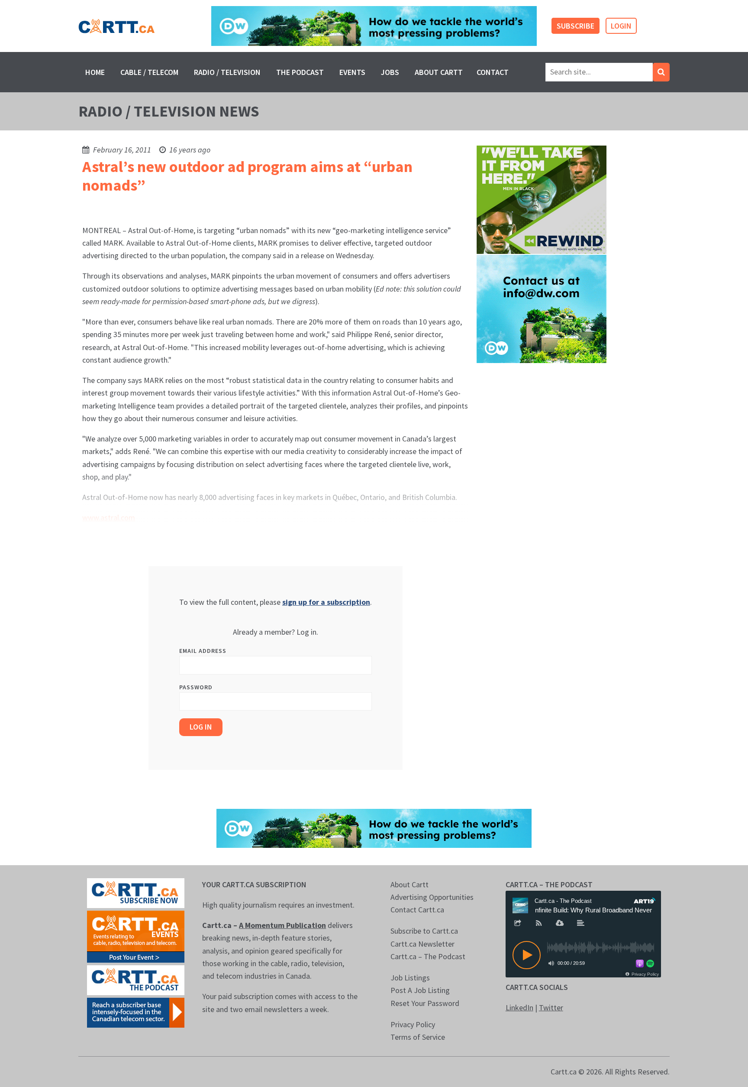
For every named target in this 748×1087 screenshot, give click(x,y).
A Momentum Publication (282, 925)
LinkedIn (519, 1007)
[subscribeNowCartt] (135, 892)
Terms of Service (417, 1037)
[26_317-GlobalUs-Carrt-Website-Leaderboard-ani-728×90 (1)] (373, 26)
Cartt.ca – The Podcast (427, 956)
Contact (493, 72)
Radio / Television (227, 72)
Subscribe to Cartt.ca (424, 931)
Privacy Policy (412, 1024)
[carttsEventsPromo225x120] (135, 936)
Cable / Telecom (149, 72)
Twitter (551, 1007)
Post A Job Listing (420, 990)
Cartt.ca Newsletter (422, 944)
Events (352, 72)
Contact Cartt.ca (417, 910)
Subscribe (575, 26)
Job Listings (410, 978)
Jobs (390, 72)
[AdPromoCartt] (135, 1011)
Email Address (202, 651)
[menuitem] (95, 72)
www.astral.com (108, 517)
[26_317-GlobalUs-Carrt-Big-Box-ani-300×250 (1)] (541, 308)
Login (621, 26)
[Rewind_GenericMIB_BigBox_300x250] (541, 199)
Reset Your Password (424, 1003)
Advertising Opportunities (432, 897)
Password (196, 687)
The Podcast (300, 72)
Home (95, 72)
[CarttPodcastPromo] (135, 979)
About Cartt (439, 72)
